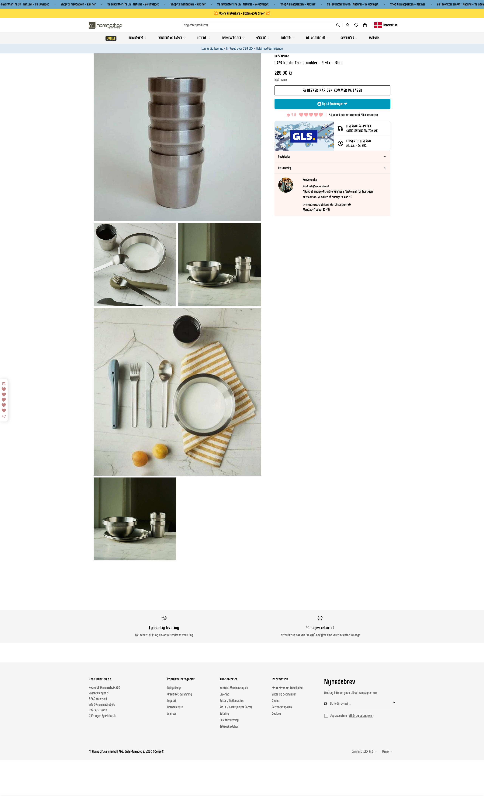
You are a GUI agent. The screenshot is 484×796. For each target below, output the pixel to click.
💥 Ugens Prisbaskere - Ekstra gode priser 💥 (242, 13)
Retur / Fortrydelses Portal (236, 707)
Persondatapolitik (282, 707)
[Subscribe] (390, 703)
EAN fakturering (229, 720)
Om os (275, 701)
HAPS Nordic (282, 56)
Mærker (374, 38)
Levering (224, 694)
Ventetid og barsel (170, 38)
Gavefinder (347, 38)
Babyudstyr (136, 38)
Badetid (286, 38)
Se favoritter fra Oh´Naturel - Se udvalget (133, 4)
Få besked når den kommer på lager (332, 90)
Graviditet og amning (179, 694)
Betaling (224, 714)
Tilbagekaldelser (229, 726)
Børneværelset (231, 38)
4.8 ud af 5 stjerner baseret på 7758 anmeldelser (353, 114)
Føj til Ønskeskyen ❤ (334, 104)
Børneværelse (175, 707)
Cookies (276, 714)
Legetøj (202, 38)
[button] (365, 25)
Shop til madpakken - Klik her (78, 4)
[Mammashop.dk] (105, 25)
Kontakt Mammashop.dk (234, 688)
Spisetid (261, 38)
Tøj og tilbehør (315, 38)
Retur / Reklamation (232, 701)
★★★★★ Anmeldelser (288, 688)
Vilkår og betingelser (284, 694)
